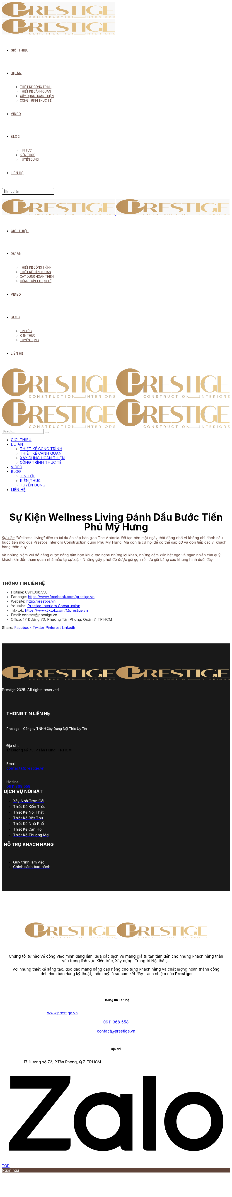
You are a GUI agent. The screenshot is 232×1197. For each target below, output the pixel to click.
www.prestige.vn (62, 1013)
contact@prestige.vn (25, 768)
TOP (6, 1165)
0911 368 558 (18, 786)
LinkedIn (69, 627)
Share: (7, 627)
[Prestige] (116, 396)
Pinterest (54, 627)
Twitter (39, 627)
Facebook (23, 627)
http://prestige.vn (41, 601)
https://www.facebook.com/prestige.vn (61, 596)
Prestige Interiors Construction (53, 605)
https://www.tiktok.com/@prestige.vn (56, 610)
